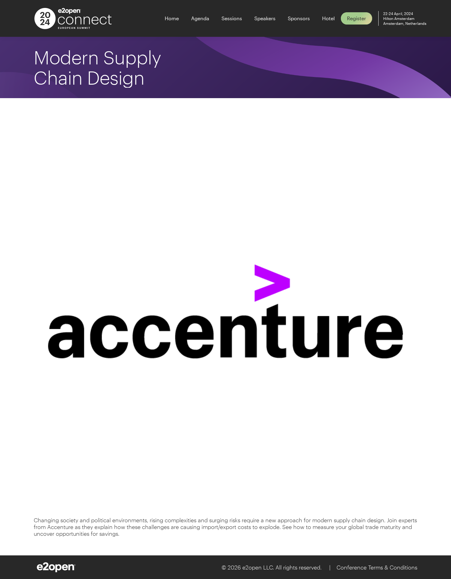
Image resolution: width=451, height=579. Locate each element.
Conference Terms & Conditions (377, 567)
